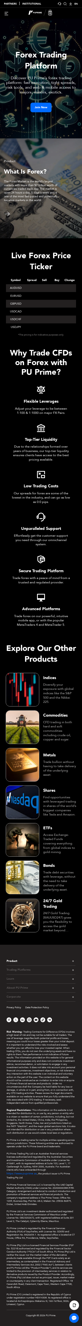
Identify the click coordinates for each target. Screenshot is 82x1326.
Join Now (41, 107)
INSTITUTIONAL (31, 3)
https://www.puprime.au (22, 1173)
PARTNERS (10, 3)
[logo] (43, 13)
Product (12, 961)
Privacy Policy (14, 1007)
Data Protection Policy (37, 1007)
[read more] (7, 214)
